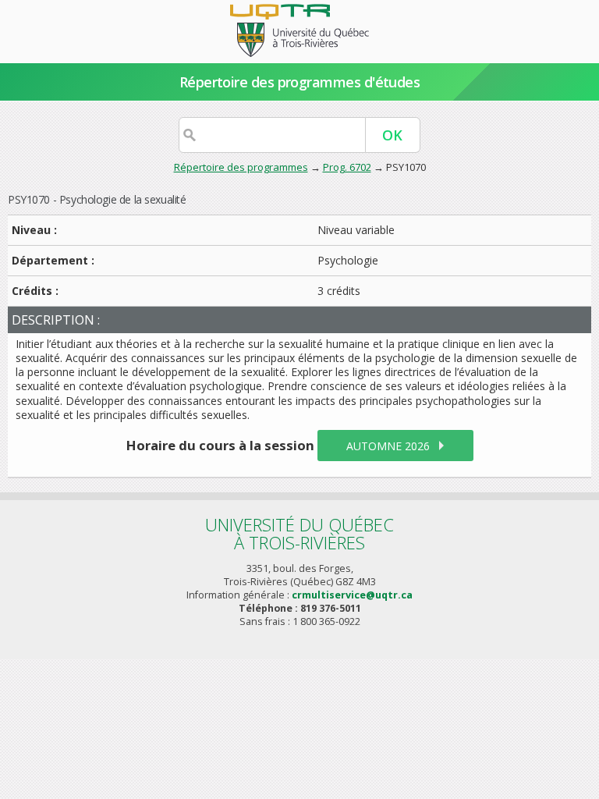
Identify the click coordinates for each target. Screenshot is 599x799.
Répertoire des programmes (241, 167)
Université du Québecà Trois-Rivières (299, 533)
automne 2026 (388, 446)
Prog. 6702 (347, 167)
